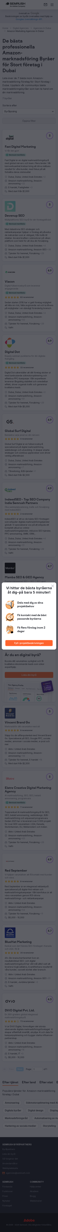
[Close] (52, 586)
